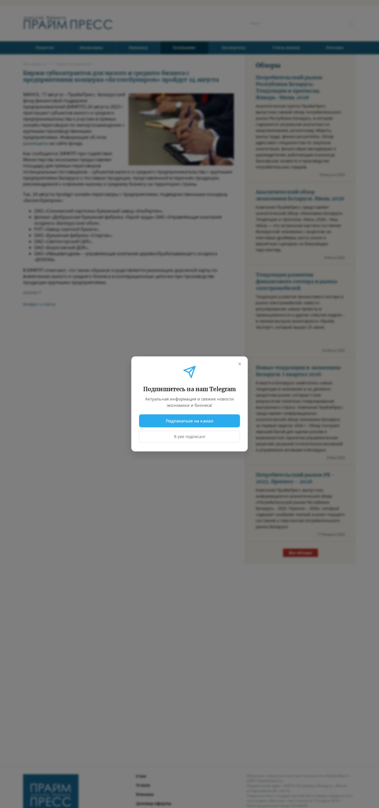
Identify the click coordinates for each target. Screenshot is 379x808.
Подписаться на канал (189, 420)
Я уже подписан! (189, 436)
